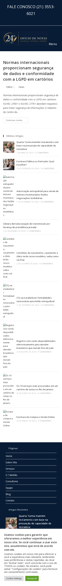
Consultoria (12, 481)
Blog (8, 494)
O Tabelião (11, 475)
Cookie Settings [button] (14, 578)
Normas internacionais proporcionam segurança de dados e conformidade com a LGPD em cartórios (28, 71)
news (21, 86)
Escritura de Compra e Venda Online (36, 417)
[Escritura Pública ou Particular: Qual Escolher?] (8, 164)
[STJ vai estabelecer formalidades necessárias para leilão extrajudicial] (8, 301)
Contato (10, 500)
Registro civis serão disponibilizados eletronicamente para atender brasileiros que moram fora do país (36, 344)
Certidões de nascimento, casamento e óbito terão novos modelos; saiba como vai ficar (38, 256)
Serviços (10, 468)
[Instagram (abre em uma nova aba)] (31, 19)
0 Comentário (42, 153)
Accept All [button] (32, 578)
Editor (9, 86)
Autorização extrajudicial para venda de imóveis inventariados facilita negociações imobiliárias (38, 195)
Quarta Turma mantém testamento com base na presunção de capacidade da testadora (38, 146)
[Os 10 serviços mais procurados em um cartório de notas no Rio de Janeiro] (8, 389)
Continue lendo (17, 119)
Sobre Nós (11, 462)
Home (9, 456)
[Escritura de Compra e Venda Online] (8, 418)
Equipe (9, 487)
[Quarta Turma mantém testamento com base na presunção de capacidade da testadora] (8, 147)
